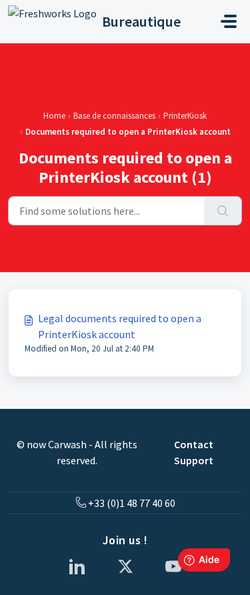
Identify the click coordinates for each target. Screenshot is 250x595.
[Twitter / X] (125, 566)
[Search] (223, 210)
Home (54, 115)
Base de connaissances (114, 115)
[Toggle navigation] (228, 21)
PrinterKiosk (185, 115)
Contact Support (193, 452)
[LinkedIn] (77, 566)
